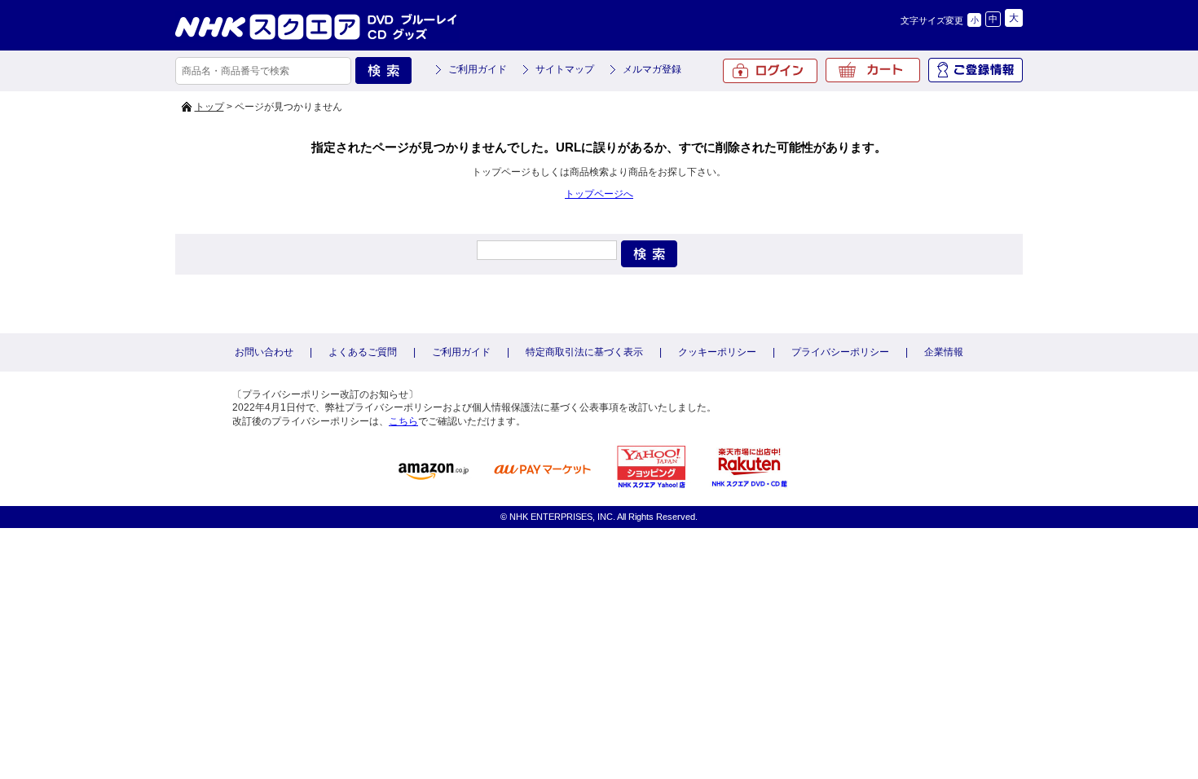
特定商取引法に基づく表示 (584, 352)
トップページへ (599, 194)
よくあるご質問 (362, 352)
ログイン (770, 71)
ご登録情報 (975, 70)
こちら (403, 421)
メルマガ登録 (652, 69)
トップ (209, 106)
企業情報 (943, 352)
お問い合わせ (264, 352)
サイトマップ (564, 69)
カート (873, 70)
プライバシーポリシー (840, 352)
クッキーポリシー (717, 352)
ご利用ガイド (477, 69)
